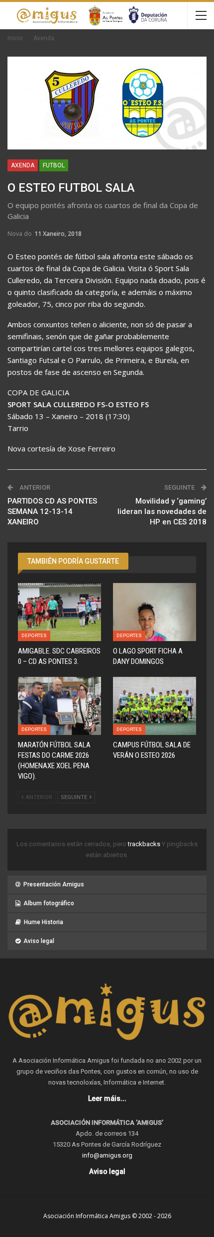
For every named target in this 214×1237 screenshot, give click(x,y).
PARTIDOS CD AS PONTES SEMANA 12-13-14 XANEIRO (52, 511)
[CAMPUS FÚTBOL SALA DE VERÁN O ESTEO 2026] (154, 706)
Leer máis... (107, 1098)
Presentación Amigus (53, 884)
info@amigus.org (107, 1155)
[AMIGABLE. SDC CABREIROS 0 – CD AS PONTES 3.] (59, 612)
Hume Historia (43, 922)
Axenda (22, 165)
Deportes (34, 635)
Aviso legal (38, 941)
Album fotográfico (48, 903)
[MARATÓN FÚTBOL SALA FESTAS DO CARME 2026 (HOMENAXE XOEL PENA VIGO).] (59, 706)
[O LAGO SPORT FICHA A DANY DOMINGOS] (154, 612)
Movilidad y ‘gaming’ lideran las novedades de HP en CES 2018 (162, 511)
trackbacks (145, 844)
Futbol (54, 165)
